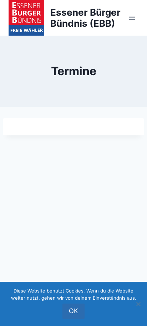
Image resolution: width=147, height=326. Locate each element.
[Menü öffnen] (131, 17)
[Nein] (138, 303)
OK (73, 311)
